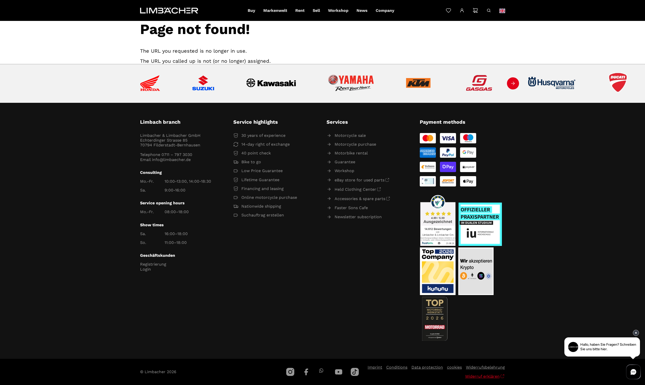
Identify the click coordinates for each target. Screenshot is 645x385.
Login (145, 269)
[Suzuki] (203, 83)
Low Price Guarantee (262, 170)
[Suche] (488, 10)
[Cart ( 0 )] (475, 10)
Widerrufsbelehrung (485, 367)
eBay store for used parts (359, 180)
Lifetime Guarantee (260, 179)
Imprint (375, 367)
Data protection (427, 367)
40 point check (256, 153)
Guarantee (345, 161)
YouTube (339, 372)
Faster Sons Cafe (351, 207)
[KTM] (418, 83)
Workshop (344, 170)
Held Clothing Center (355, 189)
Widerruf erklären (482, 376)
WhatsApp (321, 370)
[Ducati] (619, 83)
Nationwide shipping (261, 206)
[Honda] (150, 83)
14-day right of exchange (265, 144)
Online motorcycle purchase (269, 197)
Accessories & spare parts (360, 198)
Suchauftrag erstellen (262, 215)
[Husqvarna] (552, 83)
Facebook (306, 372)
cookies (454, 367)
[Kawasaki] (271, 83)
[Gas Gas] (479, 83)
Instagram (290, 372)
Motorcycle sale (350, 135)
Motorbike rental (351, 153)
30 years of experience (263, 135)
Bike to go (251, 161)
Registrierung (153, 264)
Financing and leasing (262, 188)
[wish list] (448, 10)
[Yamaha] (351, 83)
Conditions (396, 367)
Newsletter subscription (358, 216)
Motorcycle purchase (355, 144)
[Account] (462, 10)
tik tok (355, 372)
